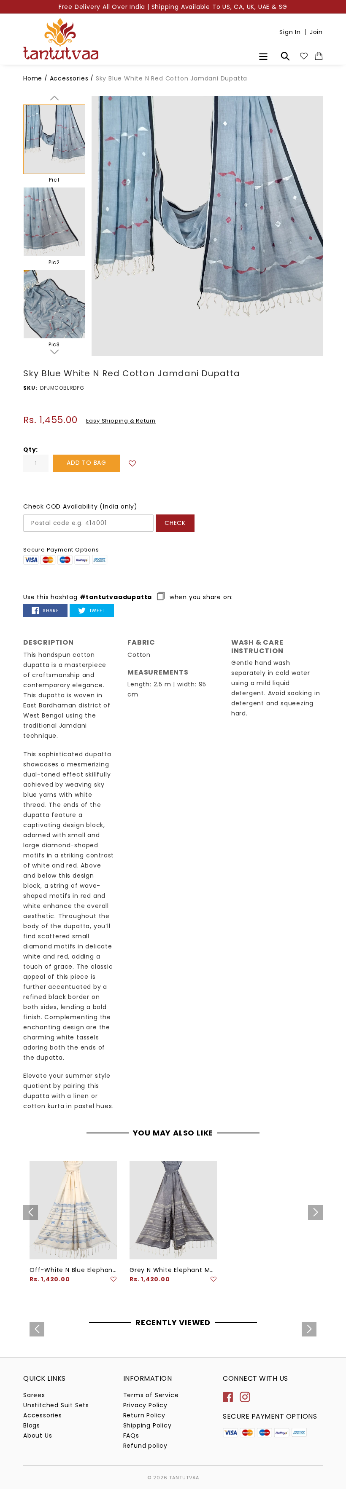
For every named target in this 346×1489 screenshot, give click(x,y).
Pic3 (54, 345)
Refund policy (145, 1445)
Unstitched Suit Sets (56, 1405)
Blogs (31, 1425)
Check (175, 523)
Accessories (70, 78)
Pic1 (54, 180)
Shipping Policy (147, 1425)
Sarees (34, 1395)
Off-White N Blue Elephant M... (73, 1270)
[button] (132, 463)
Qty (29, 449)
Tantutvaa (184, 1477)
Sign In (290, 32)
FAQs (131, 1435)
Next (54, 351)
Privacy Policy (145, 1405)
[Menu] (264, 55)
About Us (37, 1435)
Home (32, 78)
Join (316, 32)
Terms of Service (151, 1395)
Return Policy (144, 1415)
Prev (54, 98)
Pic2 (54, 262)
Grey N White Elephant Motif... (173, 1270)
